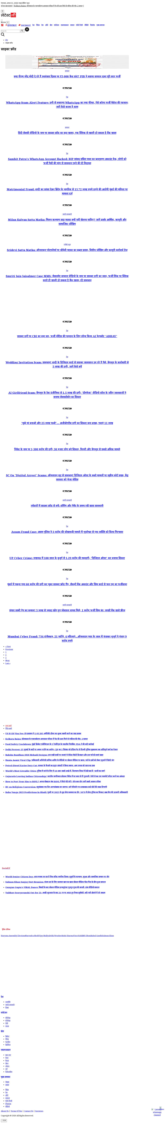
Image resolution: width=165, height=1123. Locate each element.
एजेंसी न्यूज (67, 244)
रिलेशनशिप (8, 1072)
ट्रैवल (6, 1058)
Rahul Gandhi (96, 936)
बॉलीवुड (7, 1018)
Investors (39, 1111)
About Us (5, 1111)
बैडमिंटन (7, 1045)
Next (7, 660)
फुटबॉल (7, 1042)
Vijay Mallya (44, 936)
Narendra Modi (32, 936)
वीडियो (86, 25)
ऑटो (46, 25)
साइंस (7, 1085)
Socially (26, 25)
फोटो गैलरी (79, 25)
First (8, 647)
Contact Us (28, 1111)
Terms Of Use (16, 1111)
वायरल (72, 25)
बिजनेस (92, 25)
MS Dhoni (87, 936)
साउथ (7, 1026)
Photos (8, 1104)
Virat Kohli (78, 936)
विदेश (38, 25)
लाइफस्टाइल (64, 25)
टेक (42, 25)
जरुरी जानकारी (67, 214)
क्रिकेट (7, 1036)
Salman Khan (108, 936)
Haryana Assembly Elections (13, 936)
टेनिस (7, 1039)
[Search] (22, 31)
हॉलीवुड (7, 1020)
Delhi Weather (55, 936)
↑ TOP (4, 1121)
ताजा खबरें (8, 726)
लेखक (7, 1082)
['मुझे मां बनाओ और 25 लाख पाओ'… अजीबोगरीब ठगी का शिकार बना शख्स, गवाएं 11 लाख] (67, 415)
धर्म (6, 1069)
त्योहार (7, 1066)
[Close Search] (27, 29)
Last (7, 663)
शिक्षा (7, 1007)
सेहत (6, 1063)
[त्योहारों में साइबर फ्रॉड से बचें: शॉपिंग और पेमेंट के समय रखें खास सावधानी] (67, 497)
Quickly (12, 25)
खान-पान (8, 1055)
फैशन (7, 1061)
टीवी (6, 1023)
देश (33, 25)
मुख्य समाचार (100, 25)
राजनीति (7, 1002)
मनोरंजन (56, 25)
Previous (9, 649)
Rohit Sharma (67, 936)
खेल (51, 25)
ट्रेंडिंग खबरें (8, 728)
